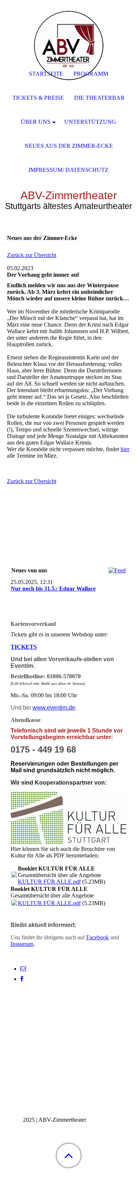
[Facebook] (21, 979)
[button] (69, 1155)
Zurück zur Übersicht (31, 255)
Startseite (46, 74)
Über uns (35, 122)
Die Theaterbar (99, 98)
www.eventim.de (54, 708)
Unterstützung (90, 122)
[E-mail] (23, 969)
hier (125, 449)
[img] (68, 45)
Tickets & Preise (38, 98)
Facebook (97, 937)
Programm (90, 74)
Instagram (22, 944)
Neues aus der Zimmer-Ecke (68, 146)
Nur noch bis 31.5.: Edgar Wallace (53, 588)
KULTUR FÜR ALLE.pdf (49, 882)
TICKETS (24, 647)
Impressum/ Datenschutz (68, 170)
